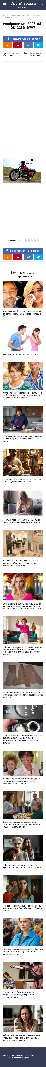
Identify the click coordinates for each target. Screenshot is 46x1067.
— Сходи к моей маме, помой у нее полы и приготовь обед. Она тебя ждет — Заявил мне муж (23, 908)
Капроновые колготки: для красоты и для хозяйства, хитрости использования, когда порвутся (23, 694)
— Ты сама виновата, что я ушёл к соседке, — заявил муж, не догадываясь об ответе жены (23, 438)
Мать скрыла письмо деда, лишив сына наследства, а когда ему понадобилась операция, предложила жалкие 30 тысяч (22, 606)
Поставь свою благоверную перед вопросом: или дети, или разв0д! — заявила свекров (19, 994)
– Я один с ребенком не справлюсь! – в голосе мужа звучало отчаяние (22, 480)
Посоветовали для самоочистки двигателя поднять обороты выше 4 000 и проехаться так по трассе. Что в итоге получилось (23, 739)
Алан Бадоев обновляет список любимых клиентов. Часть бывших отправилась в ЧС (23, 314)
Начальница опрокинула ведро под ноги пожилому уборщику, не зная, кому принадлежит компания (22, 563)
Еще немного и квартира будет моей (20, 354)
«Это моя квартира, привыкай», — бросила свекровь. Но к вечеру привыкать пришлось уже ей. (23, 951)
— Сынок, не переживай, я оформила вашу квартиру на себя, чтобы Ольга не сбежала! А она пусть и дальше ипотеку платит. (23, 651)
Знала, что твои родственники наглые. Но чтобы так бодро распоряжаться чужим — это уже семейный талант (22, 395)
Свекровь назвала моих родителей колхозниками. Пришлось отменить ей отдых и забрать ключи (21, 824)
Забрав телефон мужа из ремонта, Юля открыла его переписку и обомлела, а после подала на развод (21, 1037)
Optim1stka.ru (23, 3)
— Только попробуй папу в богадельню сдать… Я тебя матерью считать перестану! (23, 521)
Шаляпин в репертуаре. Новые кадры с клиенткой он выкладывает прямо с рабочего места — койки (21, 781)
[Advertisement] (23, 84)
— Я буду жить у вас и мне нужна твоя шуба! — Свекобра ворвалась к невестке (22, 866)
